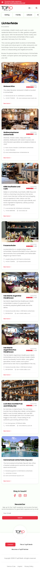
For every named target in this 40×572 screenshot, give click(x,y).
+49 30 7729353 (10, 261)
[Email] (25, 495)
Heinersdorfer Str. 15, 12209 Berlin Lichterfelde (18, 96)
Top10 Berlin (20, 558)
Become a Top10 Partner (20, 549)
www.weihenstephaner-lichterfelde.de (17, 152)
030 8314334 (9, 313)
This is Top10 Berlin (26, 544)
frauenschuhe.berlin (25, 261)
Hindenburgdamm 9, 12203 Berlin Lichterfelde (18, 471)
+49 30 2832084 (10, 425)
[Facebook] (14, 495)
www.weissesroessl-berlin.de (28, 98)
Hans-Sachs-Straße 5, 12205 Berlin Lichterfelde (19, 147)
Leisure (29, 15)
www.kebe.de (23, 211)
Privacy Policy (29, 566)
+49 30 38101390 (10, 211)
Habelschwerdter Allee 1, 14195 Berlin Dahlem (18, 367)
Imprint (20, 566)
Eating (7, 15)
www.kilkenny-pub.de (25, 425)
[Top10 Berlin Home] (20, 532)
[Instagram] (20, 495)
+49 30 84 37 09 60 (11, 473)
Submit (20, 518)
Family (18, 15)
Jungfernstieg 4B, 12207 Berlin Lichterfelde (17, 259)
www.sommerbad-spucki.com (14, 476)
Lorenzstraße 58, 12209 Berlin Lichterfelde (17, 208)
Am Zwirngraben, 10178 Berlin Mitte (15, 423)
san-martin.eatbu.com (23, 313)
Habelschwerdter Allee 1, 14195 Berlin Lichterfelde (20, 311)
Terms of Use (11, 566)
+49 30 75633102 (10, 150)
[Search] (36, 8)
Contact (10, 544)
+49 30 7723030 (10, 98)
